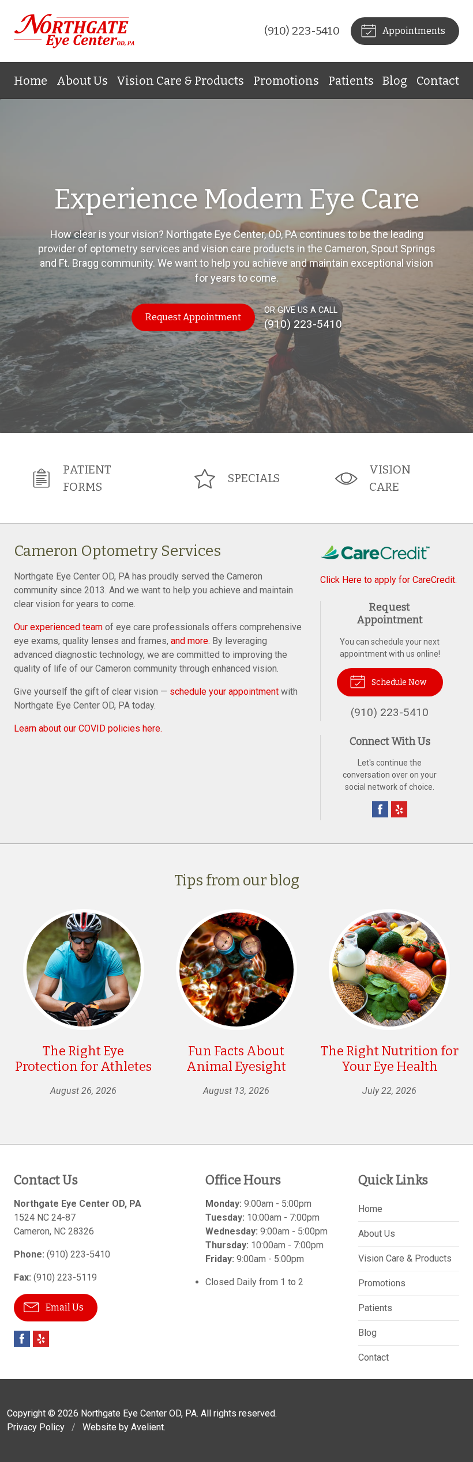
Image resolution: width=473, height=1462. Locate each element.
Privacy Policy (36, 1427)
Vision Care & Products (180, 81)
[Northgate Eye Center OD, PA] (74, 31)
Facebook (380, 809)
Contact (437, 81)
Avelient (147, 1427)
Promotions (286, 81)
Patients (351, 81)
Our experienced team (58, 627)
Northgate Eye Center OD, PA (139, 1413)
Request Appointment (193, 317)
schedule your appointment (224, 691)
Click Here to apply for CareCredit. (388, 579)
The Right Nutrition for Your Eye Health (390, 1059)
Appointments (413, 30)
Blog (394, 81)
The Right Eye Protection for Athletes (83, 1059)
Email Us (64, 1307)
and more (189, 640)
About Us (82, 81)
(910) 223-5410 (302, 30)
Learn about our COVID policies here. (88, 728)
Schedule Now (398, 682)
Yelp (399, 809)
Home (30, 81)
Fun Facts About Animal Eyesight (236, 1059)
